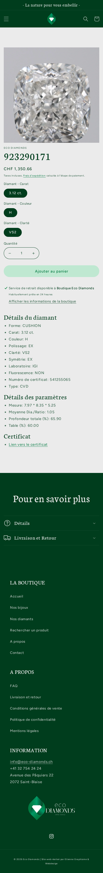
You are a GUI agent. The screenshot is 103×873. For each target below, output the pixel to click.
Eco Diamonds (31, 859)
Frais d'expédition (34, 175)
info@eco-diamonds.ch (31, 761)
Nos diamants (21, 619)
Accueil (16, 596)
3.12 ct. (15, 193)
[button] (6, 18)
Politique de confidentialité (33, 720)
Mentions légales (24, 731)
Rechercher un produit (29, 630)
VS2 (12, 232)
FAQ (14, 686)
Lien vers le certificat (28, 444)
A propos (18, 641)
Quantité (10, 243)
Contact (17, 653)
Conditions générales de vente (36, 708)
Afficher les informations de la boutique (42, 301)
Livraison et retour (25, 697)
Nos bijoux (19, 607)
